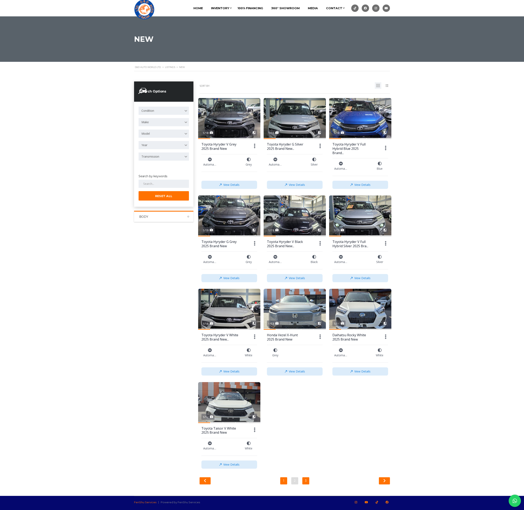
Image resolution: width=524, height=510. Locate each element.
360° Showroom (285, 8)
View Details (231, 185)
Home (198, 8)
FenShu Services (145, 502)
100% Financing (250, 8)
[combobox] (164, 111)
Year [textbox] (144, 145)
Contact (334, 8)
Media (313, 8)
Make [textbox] (145, 122)
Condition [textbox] (147, 111)
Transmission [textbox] (150, 156)
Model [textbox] (145, 133)
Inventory (220, 8)
